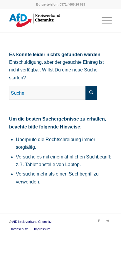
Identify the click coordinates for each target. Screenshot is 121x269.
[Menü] (104, 20)
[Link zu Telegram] (107, 220)
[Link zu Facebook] (98, 220)
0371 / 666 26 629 (72, 4)
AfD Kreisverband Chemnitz (32, 221)
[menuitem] (104, 20)
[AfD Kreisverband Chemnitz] (50, 20)
